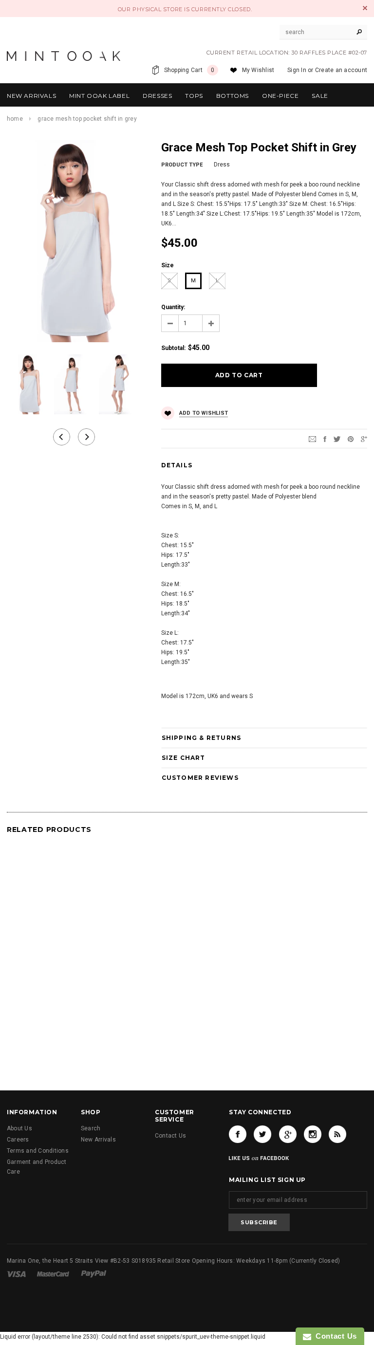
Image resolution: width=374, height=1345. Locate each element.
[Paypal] (94, 1273)
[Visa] (17, 1273)
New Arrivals (98, 1139)
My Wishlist (258, 70)
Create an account (341, 70)
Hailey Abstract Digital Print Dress (310, 1019)
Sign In (296, 70)
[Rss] (337, 1134)
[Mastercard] (54, 1273)
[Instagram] (312, 1134)
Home (15, 118)
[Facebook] (237, 1134)
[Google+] (364, 438)
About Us (19, 1128)
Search (90, 1128)
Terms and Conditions (38, 1150)
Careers (18, 1139)
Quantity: (173, 307)
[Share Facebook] (324, 438)
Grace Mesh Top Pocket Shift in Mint (187, 1019)
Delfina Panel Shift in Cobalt (63, 1019)
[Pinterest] (351, 438)
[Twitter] (337, 438)
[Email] (312, 438)
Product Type (182, 165)
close (365, 8)
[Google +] (288, 1134)
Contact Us (170, 1135)
